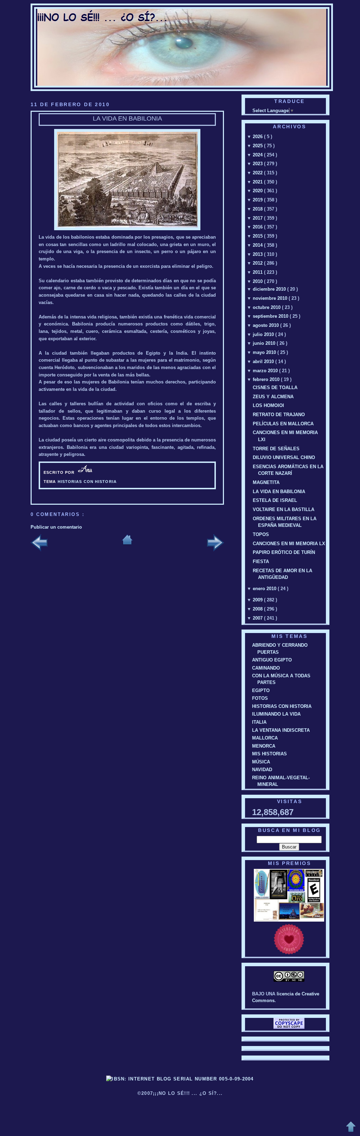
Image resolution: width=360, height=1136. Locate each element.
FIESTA (261, 561)
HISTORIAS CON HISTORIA (87, 481)
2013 (258, 254)
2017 (258, 218)
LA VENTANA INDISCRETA (281, 730)
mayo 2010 (265, 352)
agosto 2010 (266, 325)
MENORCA (263, 746)
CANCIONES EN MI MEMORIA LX (289, 543)
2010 (258, 281)
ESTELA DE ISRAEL (275, 500)
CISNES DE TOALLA (275, 387)
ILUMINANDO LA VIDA (276, 714)
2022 (258, 172)
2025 (258, 145)
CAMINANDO (266, 668)
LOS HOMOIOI (268, 405)
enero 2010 (265, 588)
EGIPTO (261, 690)
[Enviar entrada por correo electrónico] (96, 472)
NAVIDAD (262, 769)
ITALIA (259, 722)
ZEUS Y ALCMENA (273, 396)
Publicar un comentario (56, 527)
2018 (258, 209)
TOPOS (261, 534)
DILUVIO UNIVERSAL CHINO (284, 457)
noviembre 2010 (271, 298)
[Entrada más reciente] (39, 543)
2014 (258, 245)
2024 (258, 154)
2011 (258, 272)
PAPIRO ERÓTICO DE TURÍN (284, 552)
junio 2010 (265, 343)
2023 (258, 163)
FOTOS (260, 698)
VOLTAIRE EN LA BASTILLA (283, 509)
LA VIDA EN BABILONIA (127, 118)
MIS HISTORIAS (269, 753)
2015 (258, 236)
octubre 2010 (267, 307)
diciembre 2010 (270, 289)
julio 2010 (264, 334)
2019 (258, 199)
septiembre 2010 (271, 316)
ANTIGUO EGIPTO (272, 660)
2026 (258, 136)
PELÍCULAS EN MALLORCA (283, 423)
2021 (258, 182)
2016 (258, 227)
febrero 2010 (267, 379)
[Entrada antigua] (215, 543)
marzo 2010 (266, 370)
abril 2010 (264, 361)
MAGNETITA (266, 482)
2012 (258, 263)
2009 (258, 599)
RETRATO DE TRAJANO (279, 414)
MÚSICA (261, 761)
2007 (258, 618)
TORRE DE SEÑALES (276, 448)
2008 (258, 609)
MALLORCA (265, 738)
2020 (258, 190)
